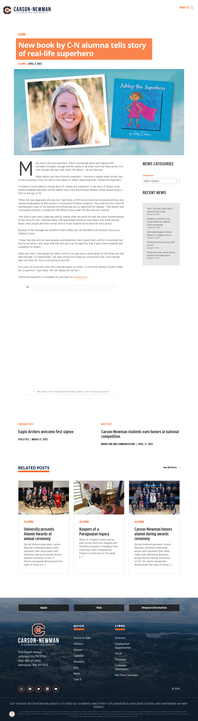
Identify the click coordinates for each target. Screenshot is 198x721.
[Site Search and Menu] (186, 7)
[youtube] (56, 689)
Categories (148, 175)
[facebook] (30, 689)
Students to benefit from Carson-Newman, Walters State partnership (158, 222)
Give (76, 667)
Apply (43, 607)
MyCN (118, 653)
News (77, 673)
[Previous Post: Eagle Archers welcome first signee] (57, 432)
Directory (79, 661)
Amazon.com (80, 277)
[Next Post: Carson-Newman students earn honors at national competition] (140, 434)
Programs (120, 659)
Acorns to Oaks (82, 638)
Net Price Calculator (126, 675)
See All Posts (170, 467)
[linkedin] (47, 689)
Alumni (23, 34)
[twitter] (38, 689)
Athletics (79, 644)
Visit (99, 607)
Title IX (78, 679)
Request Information (154, 607)
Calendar (79, 655)
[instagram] (21, 689)
